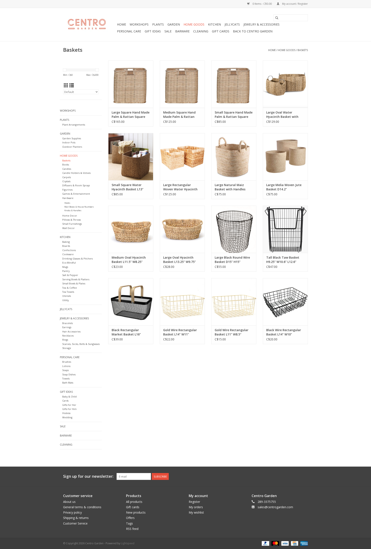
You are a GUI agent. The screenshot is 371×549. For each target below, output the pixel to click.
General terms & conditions (82, 507)
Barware (182, 31)
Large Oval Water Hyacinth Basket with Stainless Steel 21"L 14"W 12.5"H (285, 114)
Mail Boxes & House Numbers (79, 206)
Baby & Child (69, 396)
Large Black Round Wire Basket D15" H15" (232, 259)
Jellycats (232, 24)
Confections (69, 250)
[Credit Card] (294, 543)
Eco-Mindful (69, 262)
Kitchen (214, 24)
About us (69, 502)
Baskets (303, 50)
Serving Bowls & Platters (75, 279)
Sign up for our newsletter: (88, 476)
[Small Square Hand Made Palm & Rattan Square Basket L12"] (233, 84)
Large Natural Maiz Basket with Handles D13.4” (230, 187)
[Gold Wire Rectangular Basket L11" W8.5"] (233, 301)
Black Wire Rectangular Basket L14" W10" (283, 332)
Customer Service (75, 523)
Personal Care (129, 31)
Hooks (67, 203)
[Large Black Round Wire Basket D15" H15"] (233, 229)
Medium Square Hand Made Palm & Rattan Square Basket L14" (179, 114)
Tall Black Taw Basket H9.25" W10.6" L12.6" (282, 259)
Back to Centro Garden (252, 31)
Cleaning (200, 31)
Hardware (67, 198)
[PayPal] (265, 543)
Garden (173, 24)
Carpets (66, 177)
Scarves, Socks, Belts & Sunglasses (81, 344)
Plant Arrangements (73, 124)
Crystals (66, 181)
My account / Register (294, 4)
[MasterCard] (275, 543)
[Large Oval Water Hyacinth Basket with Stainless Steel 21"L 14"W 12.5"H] (285, 84)
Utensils (66, 295)
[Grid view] (66, 85)
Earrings (66, 327)
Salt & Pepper (70, 275)
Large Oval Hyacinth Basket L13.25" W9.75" (179, 259)
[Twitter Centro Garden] (289, 476)
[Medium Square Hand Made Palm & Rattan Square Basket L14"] (182, 84)
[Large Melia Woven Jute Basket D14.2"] (285, 156)
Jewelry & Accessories (261, 24)
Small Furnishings (72, 223)
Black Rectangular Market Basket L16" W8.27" (126, 332)
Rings (65, 339)
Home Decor (69, 215)
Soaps (65, 370)
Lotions (66, 366)
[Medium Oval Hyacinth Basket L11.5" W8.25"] (130, 229)
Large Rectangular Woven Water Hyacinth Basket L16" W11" (180, 187)
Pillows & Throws (71, 219)
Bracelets (67, 323)
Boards (66, 245)
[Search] (277, 17)
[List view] (71, 85)
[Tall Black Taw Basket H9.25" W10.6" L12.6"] (285, 229)
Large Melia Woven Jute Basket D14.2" (283, 187)
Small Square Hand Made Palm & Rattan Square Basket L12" (233, 114)
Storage (66, 348)
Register (194, 502)
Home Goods (194, 24)
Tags (129, 523)
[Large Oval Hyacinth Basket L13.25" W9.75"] (182, 229)
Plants (158, 24)
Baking (66, 241)
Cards (65, 400)
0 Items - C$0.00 (262, 4)
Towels (66, 378)
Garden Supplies (71, 138)
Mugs (65, 266)
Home (121, 24)
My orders (196, 507)
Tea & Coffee (69, 287)
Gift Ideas (153, 31)
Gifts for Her (69, 404)
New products (136, 512)
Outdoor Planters (72, 146)
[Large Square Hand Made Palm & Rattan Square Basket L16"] (130, 84)
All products (134, 502)
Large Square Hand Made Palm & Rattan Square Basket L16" (130, 114)
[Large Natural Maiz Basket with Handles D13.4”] (233, 156)
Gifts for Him (69, 409)
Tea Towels (68, 291)
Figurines (67, 189)
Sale (168, 31)
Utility (65, 300)
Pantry (66, 271)
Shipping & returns (76, 518)
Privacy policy (72, 512)
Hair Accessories (71, 331)
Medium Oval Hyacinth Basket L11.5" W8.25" (129, 259)
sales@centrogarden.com (275, 507)
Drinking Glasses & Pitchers (77, 258)
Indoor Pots (68, 142)
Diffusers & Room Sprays (76, 185)
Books (65, 164)
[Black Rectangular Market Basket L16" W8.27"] (130, 301)
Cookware (68, 254)
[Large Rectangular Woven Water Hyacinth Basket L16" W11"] (182, 156)
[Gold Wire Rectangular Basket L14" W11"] (182, 301)
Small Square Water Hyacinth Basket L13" (127, 187)
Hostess (66, 413)
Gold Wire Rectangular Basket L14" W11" (180, 332)
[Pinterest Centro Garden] (296, 476)
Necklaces (68, 335)
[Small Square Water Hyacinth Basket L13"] (130, 156)
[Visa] (284, 543)
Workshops (139, 24)
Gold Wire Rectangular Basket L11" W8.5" (231, 332)
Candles (66, 168)
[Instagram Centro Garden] (304, 476)
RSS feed (132, 529)
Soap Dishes (69, 374)
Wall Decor (68, 228)
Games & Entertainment (76, 193)
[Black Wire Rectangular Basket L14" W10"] (285, 301)
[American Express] (303, 543)
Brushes (66, 361)
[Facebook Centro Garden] (281, 476)
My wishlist (196, 512)
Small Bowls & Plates (73, 283)
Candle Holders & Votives (76, 172)
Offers (130, 518)
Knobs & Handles (72, 210)
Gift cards (220, 31)
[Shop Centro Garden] (89, 25)
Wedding (67, 417)
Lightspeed (127, 543)
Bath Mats (67, 382)
